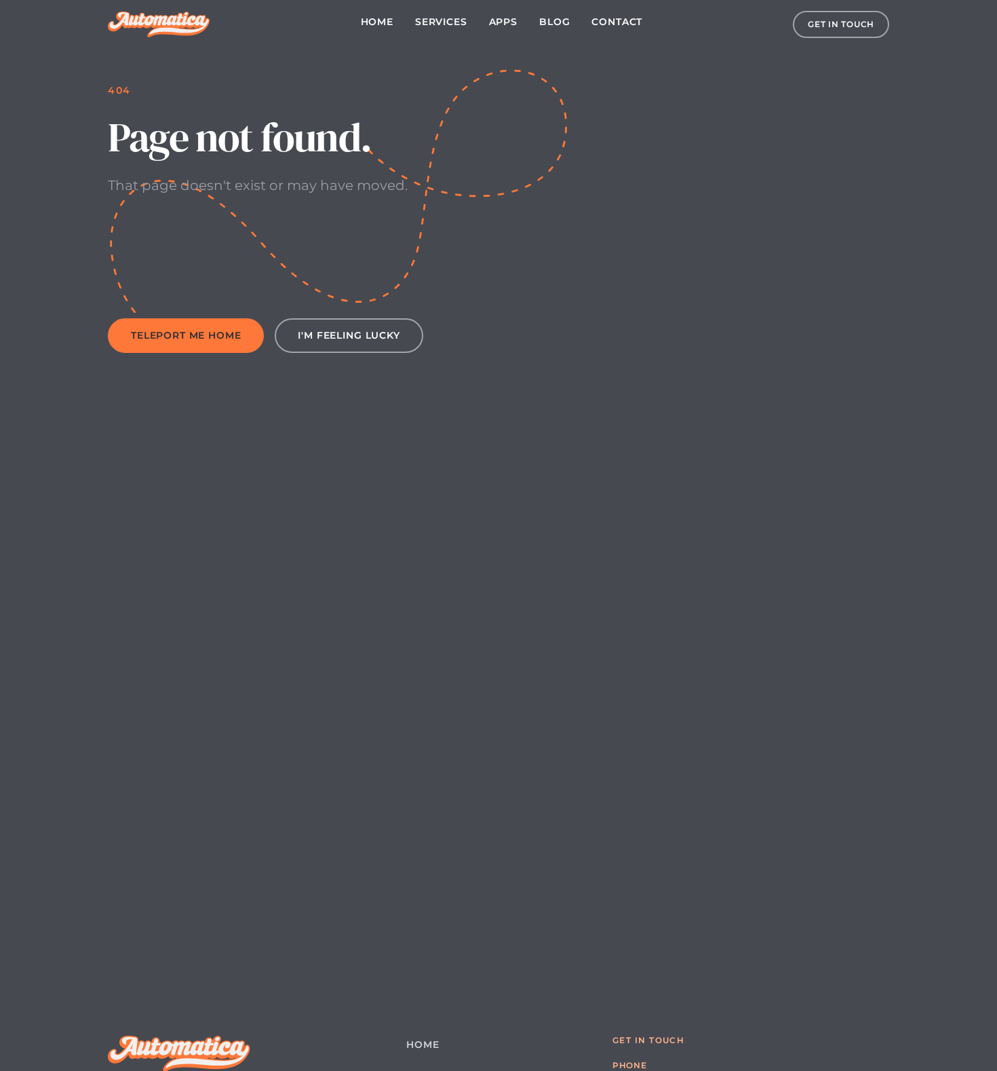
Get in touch (841, 24)
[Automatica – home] (159, 24)
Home (377, 22)
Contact (616, 22)
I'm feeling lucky (348, 335)
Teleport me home (186, 335)
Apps (503, 22)
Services (441, 22)
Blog (554, 22)
